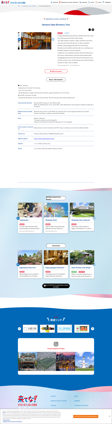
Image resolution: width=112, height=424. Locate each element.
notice (92, 2)
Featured (55, 2)
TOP (19, 6)
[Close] (109, 416)
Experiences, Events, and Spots (69, 2)
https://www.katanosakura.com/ (44, 139)
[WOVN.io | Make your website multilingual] (14, 419)
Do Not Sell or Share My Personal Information (86, 416)
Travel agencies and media (81, 405)
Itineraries (84, 2)
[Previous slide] (19, 39)
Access (99, 2)
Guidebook (108, 2)
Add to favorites (57, 71)
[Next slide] (92, 328)
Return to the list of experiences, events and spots (56, 286)
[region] (56, 416)
